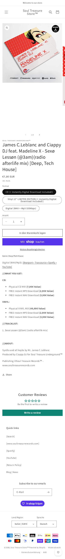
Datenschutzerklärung (30, 552)
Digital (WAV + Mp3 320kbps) (21, 208)
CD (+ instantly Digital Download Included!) (29, 192)
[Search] (10, 436)
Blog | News (12, 472)
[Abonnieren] (48, 492)
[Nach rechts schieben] (39, 134)
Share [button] (9, 374)
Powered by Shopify (37, 547)
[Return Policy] (13, 465)
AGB (44, 552)
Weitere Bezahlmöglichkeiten (32, 249)
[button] (6, 12)
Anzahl (5, 215)
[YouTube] (11, 457)
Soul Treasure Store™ (20, 547)
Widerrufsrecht (54, 547)
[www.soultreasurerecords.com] (22, 443)
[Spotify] (10, 450)
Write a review (32, 412)
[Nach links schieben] (25, 134)
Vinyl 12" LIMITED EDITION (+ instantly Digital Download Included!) (32, 200)
